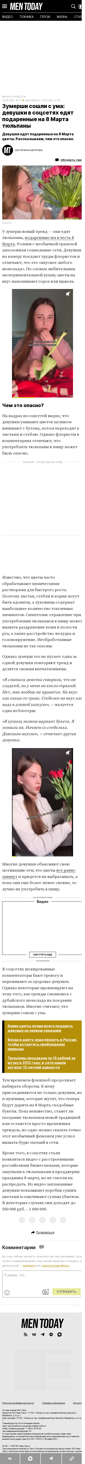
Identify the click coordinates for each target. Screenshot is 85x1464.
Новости (19, 96)
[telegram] (43, 1334)
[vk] (34, 1334)
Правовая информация (53, 1403)
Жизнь (6, 96)
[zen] (51, 1334)
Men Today (26, 6)
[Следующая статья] (42, 1304)
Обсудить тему (72, 160)
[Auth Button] (80, 6)
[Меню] (4, 6)
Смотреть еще (42, 954)
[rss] (26, 1334)
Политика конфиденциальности (18, 1403)
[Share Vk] (10, 1458)
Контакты (78, 1403)
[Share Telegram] (50, 1458)
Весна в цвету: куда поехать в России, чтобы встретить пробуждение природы (42, 1044)
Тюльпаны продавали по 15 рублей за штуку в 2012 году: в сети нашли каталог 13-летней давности (41, 1062)
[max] (60, 1334)
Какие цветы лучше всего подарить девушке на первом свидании (40, 1028)
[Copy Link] (71, 1458)
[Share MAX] (30, 1458)
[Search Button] (73, 6)
